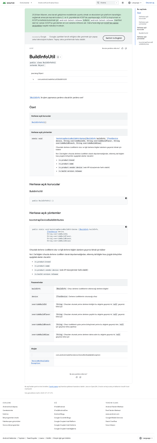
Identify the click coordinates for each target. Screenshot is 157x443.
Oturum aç (150, 3)
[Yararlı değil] (126, 48)
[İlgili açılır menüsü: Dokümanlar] (32, 3)
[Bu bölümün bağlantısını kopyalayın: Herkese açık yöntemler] (63, 213)
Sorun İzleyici (110, 425)
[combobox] (107, 3)
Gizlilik (48, 438)
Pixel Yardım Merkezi (113, 410)
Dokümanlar (24, 3)
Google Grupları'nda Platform (65, 421)
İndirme (5, 414)
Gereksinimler (8, 410)
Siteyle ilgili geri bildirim (62, 438)
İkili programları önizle (11, 418)
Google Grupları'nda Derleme (65, 425)
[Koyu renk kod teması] (126, 198)
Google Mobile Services (114, 418)
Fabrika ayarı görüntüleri (11, 421)
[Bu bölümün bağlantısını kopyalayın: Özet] (38, 107)
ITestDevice (112, 138)
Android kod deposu (10, 407)
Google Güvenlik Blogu (62, 418)
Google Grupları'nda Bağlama (65, 429)
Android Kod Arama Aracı (48, 3)
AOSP (31, 48)
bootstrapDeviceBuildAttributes (70, 138)
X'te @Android (59, 407)
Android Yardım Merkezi (114, 407)
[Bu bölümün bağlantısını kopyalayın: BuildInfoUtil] (45, 191)
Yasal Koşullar (32, 438)
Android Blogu (59, 414)
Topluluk (21, 438)
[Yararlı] (122, 48)
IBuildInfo (35, 98)
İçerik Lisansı (53, 387)
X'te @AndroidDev (61, 410)
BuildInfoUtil (38, 122)
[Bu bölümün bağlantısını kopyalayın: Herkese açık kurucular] (62, 184)
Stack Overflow (111, 421)
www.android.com (112, 414)
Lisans (41, 438)
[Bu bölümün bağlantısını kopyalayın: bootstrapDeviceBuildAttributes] (66, 220)
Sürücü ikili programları (11, 425)
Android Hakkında (9, 438)
